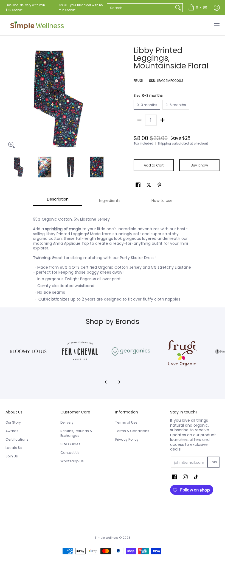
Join (213, 462)
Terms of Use (126, 422)
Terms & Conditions (132, 431)
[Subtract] (139, 120)
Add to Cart (154, 165)
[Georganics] (131, 351)
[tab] (57, 201)
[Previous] (9, 99)
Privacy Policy (127, 439)
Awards (11, 431)
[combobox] (140, 8)
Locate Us (13, 447)
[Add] (162, 120)
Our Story (13, 422)
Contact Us (70, 452)
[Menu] (217, 25)
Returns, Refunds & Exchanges (76, 433)
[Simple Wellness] (37, 25)
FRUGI (138, 80)
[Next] (106, 99)
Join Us (11, 456)
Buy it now (199, 165)
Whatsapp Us (72, 461)
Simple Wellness (107, 538)
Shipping (164, 143)
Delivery (67, 422)
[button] (138, 184)
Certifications (17, 439)
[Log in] (216, 7)
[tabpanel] (112, 256)
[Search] (178, 8)
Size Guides (70, 444)
